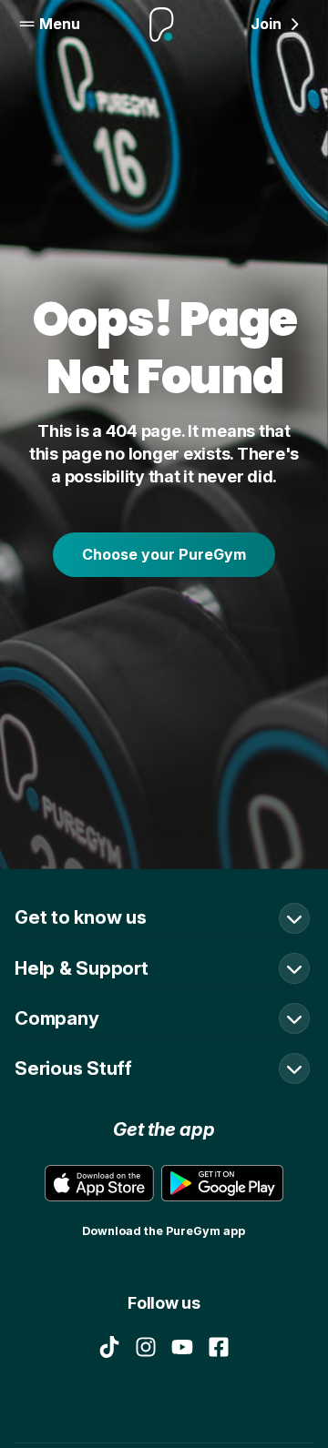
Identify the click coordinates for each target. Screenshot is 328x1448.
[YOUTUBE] (182, 1347)
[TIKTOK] (109, 1347)
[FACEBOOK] (219, 1347)
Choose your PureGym (164, 554)
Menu (59, 24)
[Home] (162, 25)
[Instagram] (146, 1347)
